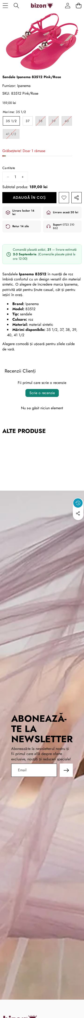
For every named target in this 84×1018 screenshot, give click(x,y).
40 (68, 122)
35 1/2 (11, 121)
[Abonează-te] (66, 770)
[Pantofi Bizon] (41, 5)
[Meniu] (5, 5)
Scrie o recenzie (42, 393)
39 (55, 122)
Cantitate (8, 168)
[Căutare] (16, 5)
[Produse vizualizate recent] (78, 503)
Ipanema (24, 85)
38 (42, 122)
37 (28, 121)
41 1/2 (12, 135)
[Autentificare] (67, 5)
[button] (78, 5)
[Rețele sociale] (78, 513)
